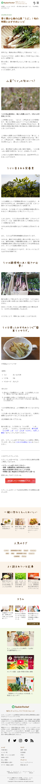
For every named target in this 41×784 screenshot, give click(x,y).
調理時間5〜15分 (21, 553)
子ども (24, 556)
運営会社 (31, 772)
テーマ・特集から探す (7, 765)
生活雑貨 (22, 752)
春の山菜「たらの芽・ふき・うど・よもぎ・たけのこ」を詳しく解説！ (20, 431)
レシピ (3, 747)
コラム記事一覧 (33, 624)
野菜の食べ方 (24, 765)
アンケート (23, 760)
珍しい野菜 (4, 760)
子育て (22, 755)
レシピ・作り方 (11, 6)
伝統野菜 (16, 556)
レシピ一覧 (4, 752)
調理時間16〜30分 (16, 550)
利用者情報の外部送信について (14, 772)
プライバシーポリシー (27, 771)
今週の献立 (4, 750)
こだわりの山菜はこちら (23, 442)
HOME (3, 6)
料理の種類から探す (6, 762)
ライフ (22, 747)
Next (39, 524)
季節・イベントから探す (8, 755)
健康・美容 (23, 750)
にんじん (33, 550)
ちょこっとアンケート (26, 762)
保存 (7, 553)
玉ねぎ (26, 550)
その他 (22, 757)
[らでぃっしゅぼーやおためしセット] (20, 480)
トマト (6, 550)
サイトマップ (16, 771)
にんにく (31, 553)
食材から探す (5, 757)
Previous (2, 524)
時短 (12, 553)
